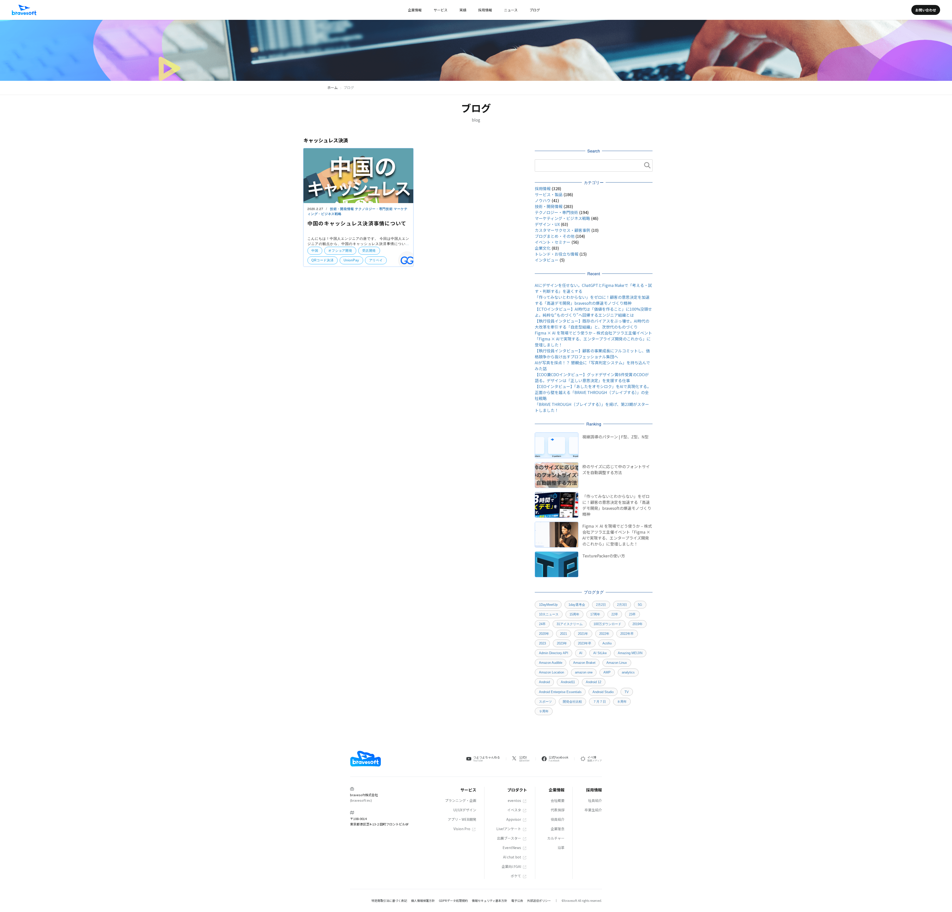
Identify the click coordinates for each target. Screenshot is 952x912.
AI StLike (600, 653)
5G (640, 605)
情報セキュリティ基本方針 (489, 900)
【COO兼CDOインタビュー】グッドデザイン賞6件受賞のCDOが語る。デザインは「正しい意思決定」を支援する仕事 (592, 377)
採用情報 (543, 188)
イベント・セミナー (552, 242)
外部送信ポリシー (539, 900)
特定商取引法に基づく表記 (389, 900)
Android (544, 682)
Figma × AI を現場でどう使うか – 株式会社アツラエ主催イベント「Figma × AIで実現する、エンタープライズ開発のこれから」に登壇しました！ (593, 339)
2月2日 (601, 605)
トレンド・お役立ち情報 (556, 254)
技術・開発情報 (342, 209)
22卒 (614, 614)
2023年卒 (584, 643)
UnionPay (351, 260)
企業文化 (543, 248)
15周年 (574, 614)
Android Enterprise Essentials (560, 692)
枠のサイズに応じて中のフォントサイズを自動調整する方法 (616, 469)
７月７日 (599, 701)
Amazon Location (551, 672)
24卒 (542, 624)
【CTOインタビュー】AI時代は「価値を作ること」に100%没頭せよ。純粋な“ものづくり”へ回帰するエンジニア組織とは (593, 312)
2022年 (604, 634)
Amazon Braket (584, 663)
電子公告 (517, 900)
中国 (314, 250)
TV (627, 692)
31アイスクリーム (570, 624)
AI (580, 653)
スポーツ (545, 701)
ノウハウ (543, 200)
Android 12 (593, 682)
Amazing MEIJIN (630, 653)
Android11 (568, 682)
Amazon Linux (616, 663)
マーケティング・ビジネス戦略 (562, 218)
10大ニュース (549, 614)
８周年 (622, 701)
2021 (563, 634)
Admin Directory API (553, 653)
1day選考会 (576, 605)
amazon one (584, 672)
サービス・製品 (549, 194)
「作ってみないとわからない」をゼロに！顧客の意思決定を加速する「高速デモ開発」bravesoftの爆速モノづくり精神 (592, 300)
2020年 (544, 634)
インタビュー (547, 260)
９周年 (544, 711)
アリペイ (376, 260)
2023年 (562, 643)
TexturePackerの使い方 (603, 556)
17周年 (595, 614)
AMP (607, 672)
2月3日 (622, 605)
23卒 (632, 614)
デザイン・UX (547, 224)
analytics (628, 672)
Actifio (607, 643)
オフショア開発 (340, 250)
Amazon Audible (550, 663)
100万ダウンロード (607, 624)
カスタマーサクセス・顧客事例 (562, 230)
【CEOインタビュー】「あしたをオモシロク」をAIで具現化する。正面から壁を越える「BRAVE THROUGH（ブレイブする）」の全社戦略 (593, 392)
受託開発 (369, 250)
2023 (542, 643)
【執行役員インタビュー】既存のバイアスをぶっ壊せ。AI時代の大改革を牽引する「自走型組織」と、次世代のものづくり (592, 324)
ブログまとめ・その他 (554, 236)
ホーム (332, 87)
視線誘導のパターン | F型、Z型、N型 (615, 437)
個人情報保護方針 (423, 900)
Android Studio (603, 692)
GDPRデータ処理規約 (453, 900)
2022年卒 (627, 634)
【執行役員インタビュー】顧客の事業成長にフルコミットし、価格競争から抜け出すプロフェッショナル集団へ (592, 354)
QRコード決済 (322, 260)
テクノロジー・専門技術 (374, 209)
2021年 (583, 634)
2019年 (637, 624)
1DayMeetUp (548, 605)
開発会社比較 (572, 701)
